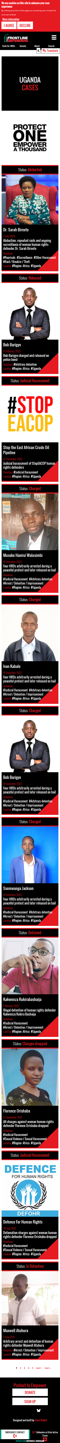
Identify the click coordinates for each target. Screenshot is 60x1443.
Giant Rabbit (41, 1420)
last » (48, 1368)
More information (10, 19)
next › (39, 1368)
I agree (9, 25)
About (37, 46)
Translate (52, 50)
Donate (23, 46)
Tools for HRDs (8, 46)
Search (51, 46)
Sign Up (30, 1401)
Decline (25, 25)
